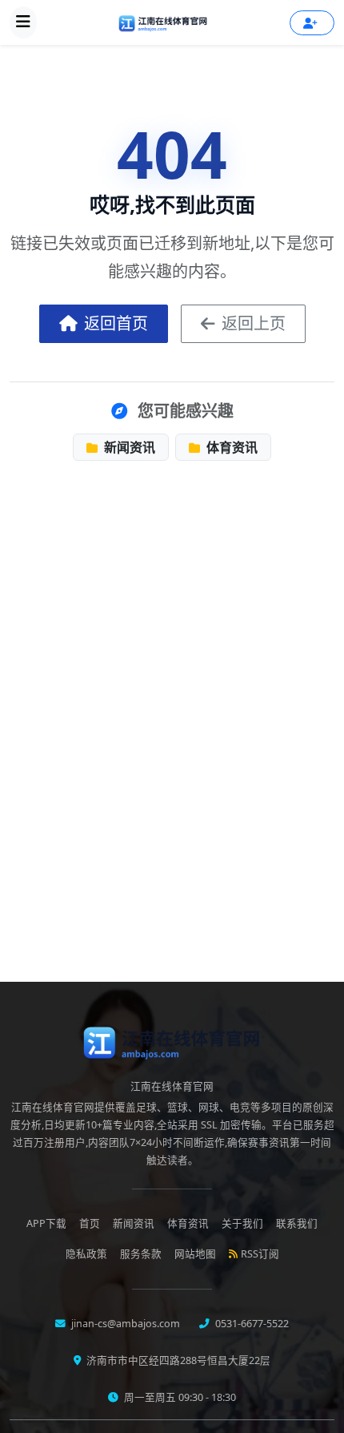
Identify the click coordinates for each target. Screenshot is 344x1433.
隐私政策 (86, 1254)
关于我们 (242, 1223)
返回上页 (254, 323)
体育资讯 (230, 447)
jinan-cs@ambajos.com (124, 1323)
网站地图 (195, 1254)
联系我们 (297, 1223)
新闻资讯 (128, 447)
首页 (89, 1223)
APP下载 (46, 1223)
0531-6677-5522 (251, 1323)
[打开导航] (23, 22)
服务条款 (141, 1254)
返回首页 (116, 323)
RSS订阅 (260, 1254)
